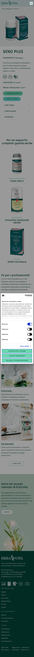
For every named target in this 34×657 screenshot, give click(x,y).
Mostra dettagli (24, 346)
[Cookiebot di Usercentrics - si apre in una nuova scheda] (25, 296)
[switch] (29, 329)
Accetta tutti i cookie (17, 351)
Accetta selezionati (17, 355)
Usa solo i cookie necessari (17, 360)
